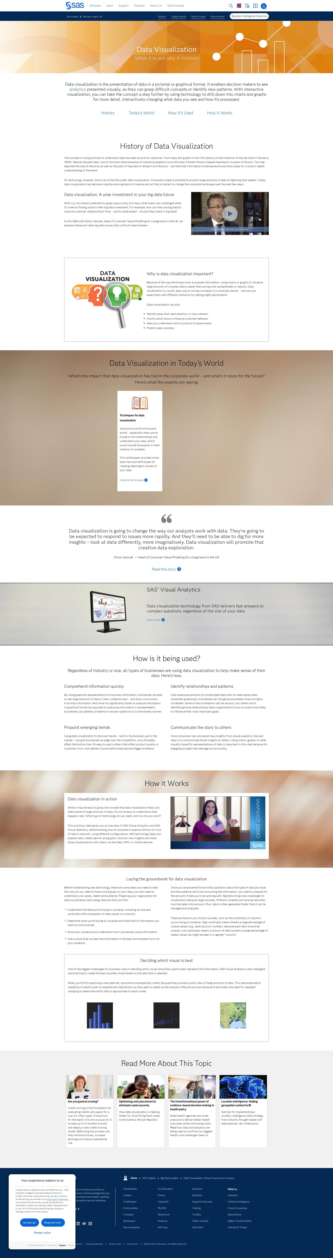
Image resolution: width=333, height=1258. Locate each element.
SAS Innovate (175, 5)
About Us (156, 5)
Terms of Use (115, 1244)
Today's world (178, 16)
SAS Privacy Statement (57, 1199)
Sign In (264, 6)
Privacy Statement (94, 1244)
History (162, 16)
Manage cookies (42, 1232)
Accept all (29, 1222)
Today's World (141, 112)
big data (76, 203)
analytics (78, 89)
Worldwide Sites (239, 5)
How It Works (219, 112)
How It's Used (180, 112)
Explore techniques (131, 480)
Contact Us (247, 6)
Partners (139, 5)
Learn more (154, 619)
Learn (109, 5)
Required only (52, 1222)
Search (231, 6)
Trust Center (132, 1244)
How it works (218, 16)
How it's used (198, 16)
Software (95, 5)
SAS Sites (255, 6)
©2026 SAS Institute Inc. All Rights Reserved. (165, 1244)
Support (124, 5)
